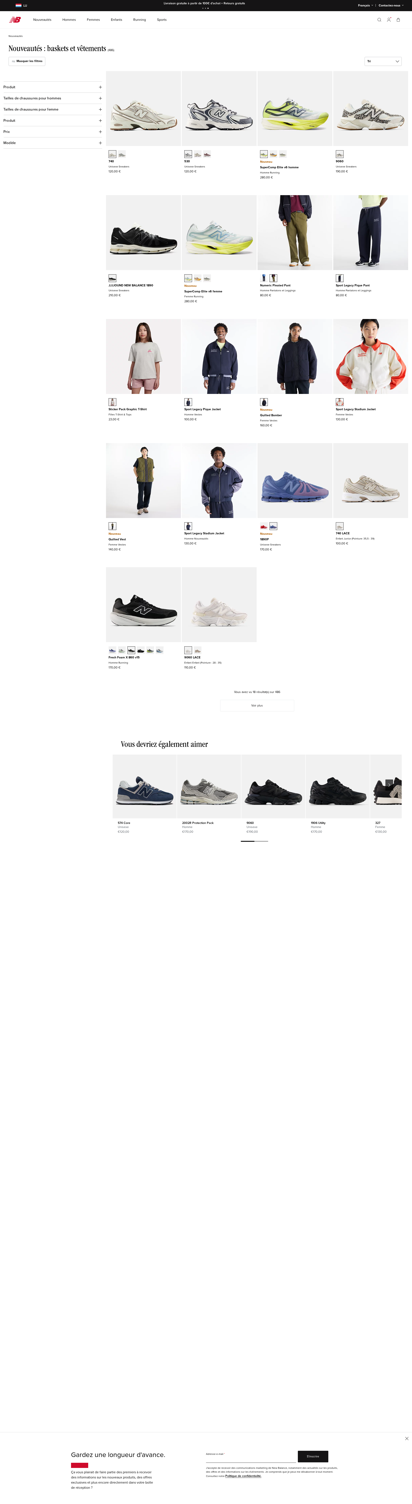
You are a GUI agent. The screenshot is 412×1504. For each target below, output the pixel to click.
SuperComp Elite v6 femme (203, 291)
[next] (389, 785)
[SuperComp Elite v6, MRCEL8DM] (273, 154)
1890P (264, 539)
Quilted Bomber (271, 415)
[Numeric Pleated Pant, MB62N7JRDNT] (264, 278)
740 (111, 161)
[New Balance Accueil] (17, 20)
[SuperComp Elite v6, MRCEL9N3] (283, 154)
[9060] (273, 786)
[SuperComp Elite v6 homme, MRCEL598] (264, 154)
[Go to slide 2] (206, 8)
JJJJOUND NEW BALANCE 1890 (131, 285)
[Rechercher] (379, 19)
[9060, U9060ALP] (340, 154)
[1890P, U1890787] (273, 526)
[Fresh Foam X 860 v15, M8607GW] (131, 651)
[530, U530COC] (188, 154)
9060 (340, 161)
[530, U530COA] (207, 154)
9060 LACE (192, 657)
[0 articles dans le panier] (398, 19)
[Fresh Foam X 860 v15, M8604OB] (150, 651)
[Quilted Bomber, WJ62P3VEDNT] (264, 402)
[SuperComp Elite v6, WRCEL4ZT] (207, 278)
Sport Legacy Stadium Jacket (356, 409)
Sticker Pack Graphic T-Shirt (128, 409)
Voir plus (257, 705)
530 (187, 161)
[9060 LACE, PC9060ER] (188, 651)
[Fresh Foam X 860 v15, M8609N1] (160, 651)
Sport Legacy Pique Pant (353, 285)
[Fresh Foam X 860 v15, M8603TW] (122, 651)
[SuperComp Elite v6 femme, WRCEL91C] (188, 278)
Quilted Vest (117, 539)
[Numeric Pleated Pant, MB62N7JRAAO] (273, 278)
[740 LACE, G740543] (340, 526)
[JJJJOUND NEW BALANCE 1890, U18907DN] (112, 278)
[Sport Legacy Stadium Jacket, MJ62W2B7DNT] (188, 526)
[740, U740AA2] (122, 154)
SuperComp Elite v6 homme (279, 167)
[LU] (16, 6)
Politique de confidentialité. (243, 1476)
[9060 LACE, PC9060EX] (197, 651)
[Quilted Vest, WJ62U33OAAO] (112, 526)
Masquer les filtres (29, 61)
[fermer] (407, 1438)
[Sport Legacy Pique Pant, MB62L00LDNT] (340, 278)
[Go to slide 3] (208, 8)
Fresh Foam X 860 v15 (124, 657)
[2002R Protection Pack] (209, 786)
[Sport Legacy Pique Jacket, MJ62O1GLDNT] (188, 402)
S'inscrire (313, 1456)
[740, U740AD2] (112, 154)
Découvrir (238, 3)
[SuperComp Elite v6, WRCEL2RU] (197, 278)
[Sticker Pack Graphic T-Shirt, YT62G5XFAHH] (112, 402)
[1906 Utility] (338, 786)
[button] (388, 19)
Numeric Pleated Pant (275, 285)
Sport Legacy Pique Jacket (202, 409)
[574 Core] (144, 786)
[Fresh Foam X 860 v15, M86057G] (141, 651)
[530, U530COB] (197, 154)
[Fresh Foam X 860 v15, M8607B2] (112, 651)
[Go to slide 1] (203, 8)
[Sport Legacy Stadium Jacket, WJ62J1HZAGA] (340, 402)
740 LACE (343, 533)
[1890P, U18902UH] (264, 526)
